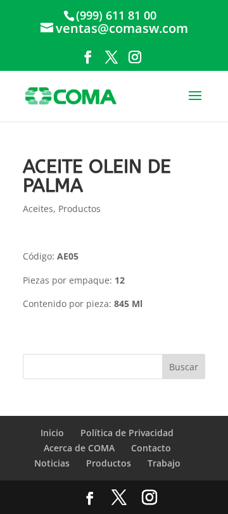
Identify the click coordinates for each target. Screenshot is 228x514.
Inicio (52, 433)
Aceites (38, 209)
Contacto (151, 448)
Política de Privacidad (127, 433)
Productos (79, 209)
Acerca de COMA (79, 448)
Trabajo (164, 463)
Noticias (52, 463)
